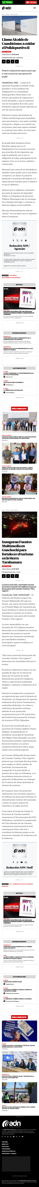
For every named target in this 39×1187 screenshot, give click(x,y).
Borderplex (7, 336)
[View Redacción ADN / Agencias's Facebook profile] (13, 240)
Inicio (3, 14)
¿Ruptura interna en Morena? (13, 382)
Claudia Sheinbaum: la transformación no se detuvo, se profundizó (18, 373)
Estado (7, 14)
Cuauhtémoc (13, 275)
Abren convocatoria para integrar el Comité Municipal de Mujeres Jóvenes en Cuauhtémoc (17, 468)
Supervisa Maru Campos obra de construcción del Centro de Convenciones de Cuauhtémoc (19, 437)
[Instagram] (5, 1137)
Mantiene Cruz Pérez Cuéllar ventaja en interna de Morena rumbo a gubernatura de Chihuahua (18, 313)
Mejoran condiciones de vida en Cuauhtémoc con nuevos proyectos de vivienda (18, 499)
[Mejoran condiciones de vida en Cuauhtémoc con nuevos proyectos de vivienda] (19, 484)
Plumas (5, 371)
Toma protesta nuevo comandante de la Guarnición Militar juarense (17, 338)
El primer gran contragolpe (13, 390)
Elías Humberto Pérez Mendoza (11, 277)
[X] (12, 61)
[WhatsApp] (4, 61)
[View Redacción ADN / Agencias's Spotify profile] (25, 240)
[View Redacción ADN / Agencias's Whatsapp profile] (21, 240)
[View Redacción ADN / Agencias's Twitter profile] (17, 240)
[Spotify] (14, 1137)
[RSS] (11, 1137)
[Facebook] (8, 61)
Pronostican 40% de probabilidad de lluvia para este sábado (18, 349)
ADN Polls (6, 310)
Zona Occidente (14, 14)
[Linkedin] (8, 1137)
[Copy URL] (17, 61)
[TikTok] (17, 1137)
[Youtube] (23, 1137)
